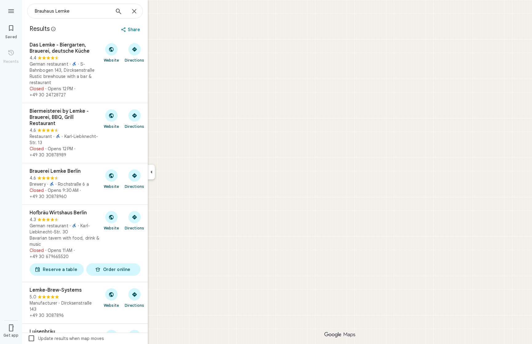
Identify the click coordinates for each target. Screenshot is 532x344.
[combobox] (72, 11)
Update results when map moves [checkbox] (66, 338)
